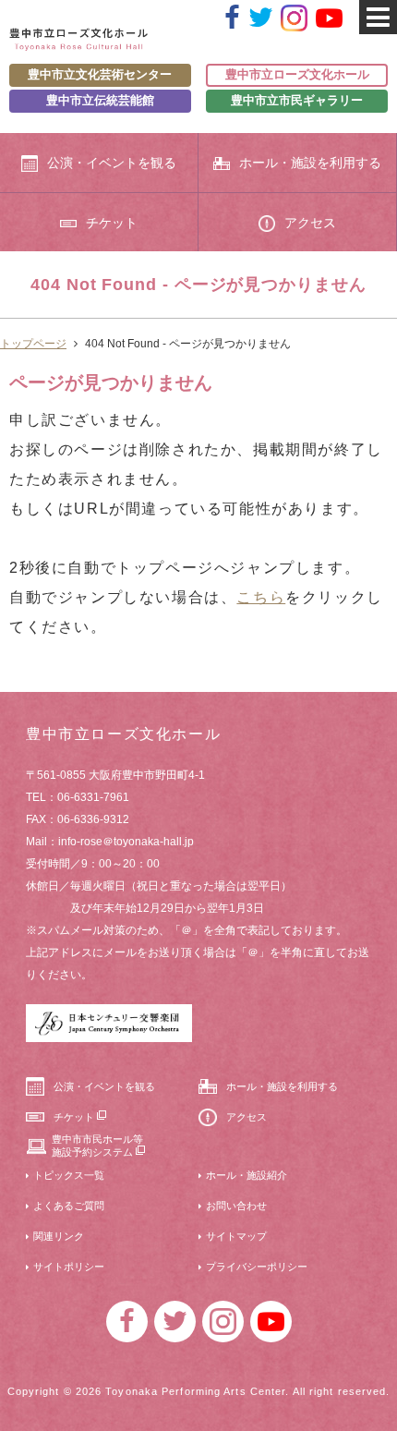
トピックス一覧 (68, 1175)
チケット (112, 222)
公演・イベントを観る (111, 162)
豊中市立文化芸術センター (100, 74)
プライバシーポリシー (256, 1266)
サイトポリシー (68, 1266)
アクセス (310, 222)
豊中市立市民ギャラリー (297, 100)
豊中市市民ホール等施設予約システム (97, 1146)
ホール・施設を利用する (310, 162)
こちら (260, 597)
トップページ (33, 343)
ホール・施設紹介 (246, 1175)
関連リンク (58, 1236)
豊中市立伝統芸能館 (100, 100)
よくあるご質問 (68, 1205)
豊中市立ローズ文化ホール (297, 74)
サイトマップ (236, 1236)
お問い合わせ (236, 1205)
